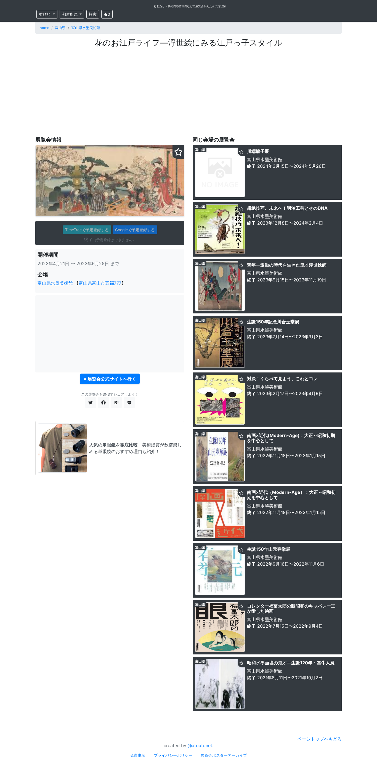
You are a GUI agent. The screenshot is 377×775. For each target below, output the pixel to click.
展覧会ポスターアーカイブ (224, 755)
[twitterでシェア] (90, 402)
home (44, 28)
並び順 (45, 14)
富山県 (60, 28)
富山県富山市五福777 (100, 283)
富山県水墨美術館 (85, 28)
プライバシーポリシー (173, 755)
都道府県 (70, 14)
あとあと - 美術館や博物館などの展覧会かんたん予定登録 (190, 6)
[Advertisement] (188, 89)
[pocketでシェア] (129, 402)
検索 (93, 14)
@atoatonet (200, 745)
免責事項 (137, 755)
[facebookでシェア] (103, 402)
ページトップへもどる (320, 739)
